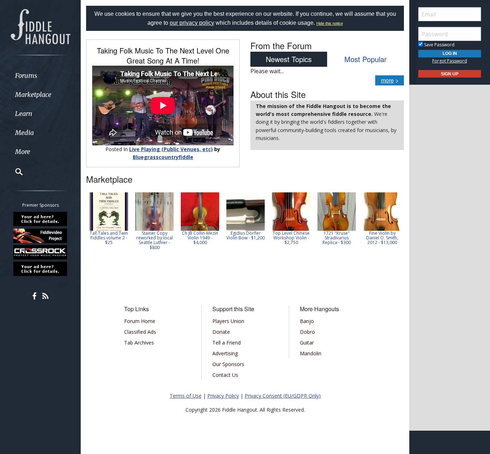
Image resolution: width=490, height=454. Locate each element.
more (387, 80)
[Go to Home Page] (40, 26)
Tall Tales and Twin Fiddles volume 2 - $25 (109, 237)
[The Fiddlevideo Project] (40, 235)
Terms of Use (186, 395)
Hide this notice (329, 23)
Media (24, 132)
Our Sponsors (228, 364)
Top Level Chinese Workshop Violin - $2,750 (291, 237)
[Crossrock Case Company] (40, 252)
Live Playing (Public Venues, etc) (171, 149)
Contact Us (225, 374)
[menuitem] (40, 75)
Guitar (307, 342)
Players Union (228, 321)
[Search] (14, 172)
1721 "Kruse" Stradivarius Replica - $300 (336, 237)
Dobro (307, 331)
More (22, 152)
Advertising (225, 353)
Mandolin (310, 353)
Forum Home (139, 321)
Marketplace (33, 94)
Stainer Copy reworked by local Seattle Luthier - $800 (154, 240)
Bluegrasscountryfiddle (163, 157)
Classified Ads (140, 331)
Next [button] (393, 223)
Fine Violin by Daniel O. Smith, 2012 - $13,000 (382, 237)
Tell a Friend (226, 342)
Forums (26, 75)
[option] (109, 218)
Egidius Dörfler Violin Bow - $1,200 (245, 235)
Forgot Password (449, 61)
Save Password (438, 45)
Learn (23, 113)
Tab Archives (139, 342)
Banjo (307, 321)
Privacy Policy (223, 395)
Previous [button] (89, 223)
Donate (221, 331)
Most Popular (365, 59)
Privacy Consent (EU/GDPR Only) (283, 395)
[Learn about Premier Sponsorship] (40, 219)
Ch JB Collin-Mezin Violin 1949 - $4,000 (200, 237)
